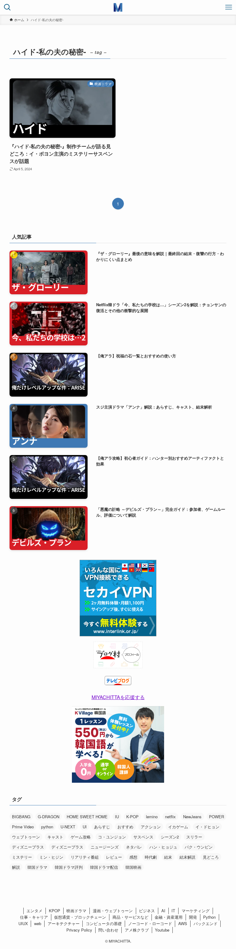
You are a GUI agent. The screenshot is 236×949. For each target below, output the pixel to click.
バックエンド (206, 923)
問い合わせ (108, 930)
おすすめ (125, 827)
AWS (182, 923)
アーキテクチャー (64, 923)
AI (163, 910)
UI (85, 827)
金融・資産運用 (169, 917)
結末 (168, 857)
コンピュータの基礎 (104, 923)
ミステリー (22, 857)
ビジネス (147, 910)
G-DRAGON (48, 816)
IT (173, 910)
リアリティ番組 (85, 857)
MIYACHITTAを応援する (118, 697)
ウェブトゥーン (26, 837)
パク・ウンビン (199, 847)
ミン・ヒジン (51, 857)
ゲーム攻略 (81, 837)
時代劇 (151, 857)
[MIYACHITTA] (118, 7)
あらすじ (102, 827)
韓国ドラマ (37, 867)
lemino (152, 816)
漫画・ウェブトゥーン (113, 910)
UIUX (23, 923)
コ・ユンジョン (112, 837)
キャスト (55, 837)
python (47, 827)
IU (117, 816)
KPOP (54, 910)
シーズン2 (170, 837)
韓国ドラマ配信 (104, 867)
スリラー (194, 837)
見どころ (211, 857)
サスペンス (143, 837)
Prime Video (23, 827)
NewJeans (192, 816)
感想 (133, 857)
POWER (216, 816)
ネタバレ (134, 847)
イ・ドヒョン (207, 827)
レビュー (114, 857)
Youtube (162, 930)
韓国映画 (133, 867)
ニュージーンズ (105, 847)
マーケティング (196, 910)
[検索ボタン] (7, 7)
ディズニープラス (28, 847)
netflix (170, 816)
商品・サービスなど (130, 917)
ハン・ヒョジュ (163, 847)
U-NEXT (68, 827)
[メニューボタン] (228, 7)
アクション (151, 827)
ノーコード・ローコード (150, 923)
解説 (16, 867)
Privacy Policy (79, 930)
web (37, 923)
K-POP (132, 816)
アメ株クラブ (137, 930)
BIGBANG (21, 816)
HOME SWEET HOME (87, 816)
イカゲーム (178, 827)
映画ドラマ (76, 910)
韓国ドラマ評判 (69, 867)
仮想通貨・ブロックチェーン (80, 917)
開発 (193, 917)
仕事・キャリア (34, 917)
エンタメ (34, 910)
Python (209, 917)
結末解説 (187, 857)
